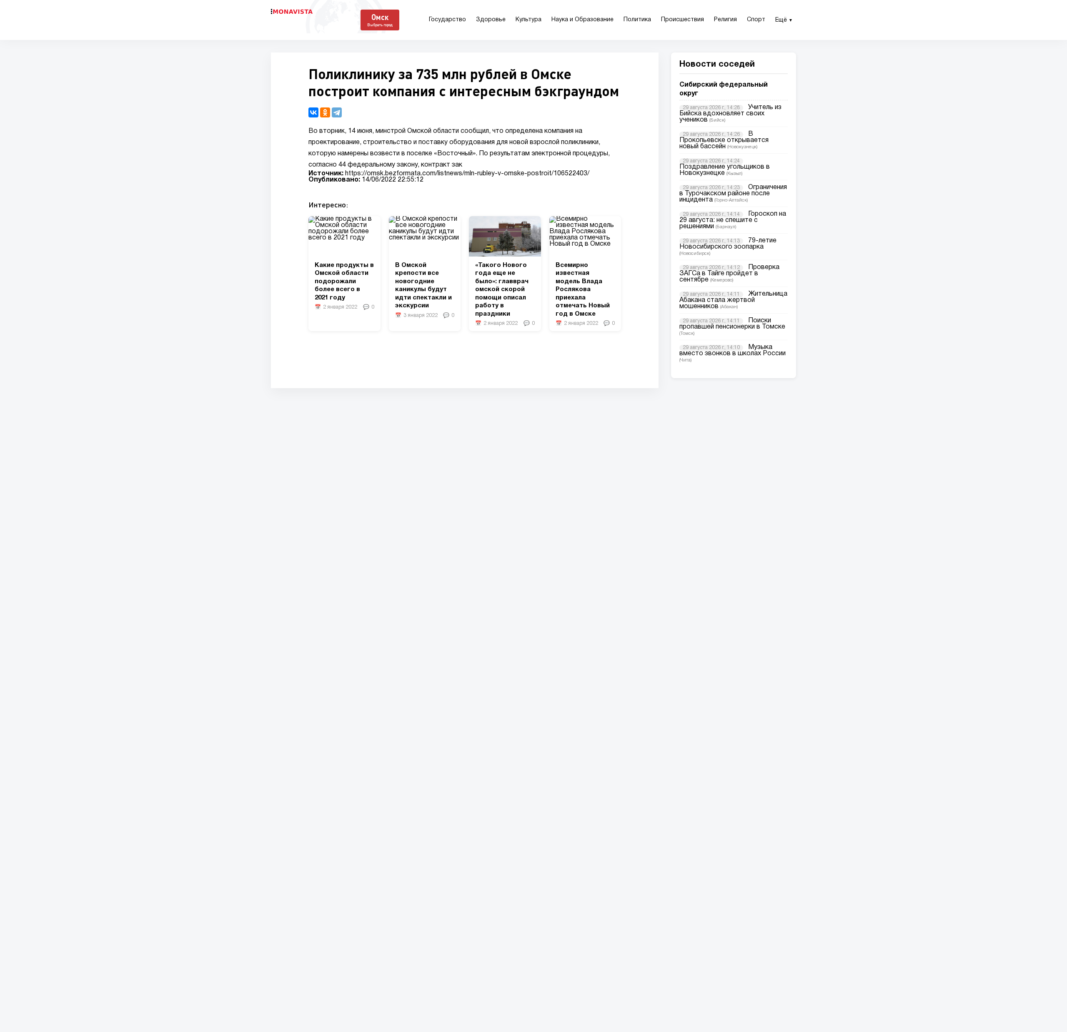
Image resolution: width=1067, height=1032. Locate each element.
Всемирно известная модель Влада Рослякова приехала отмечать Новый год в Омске (583, 289)
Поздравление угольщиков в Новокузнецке (724, 170)
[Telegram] (337, 112)
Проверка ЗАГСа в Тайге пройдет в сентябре (729, 273)
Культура (528, 19)
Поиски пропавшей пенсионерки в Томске (732, 324)
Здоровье (491, 19)
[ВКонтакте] (313, 112)
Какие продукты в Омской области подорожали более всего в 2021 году (344, 281)
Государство (447, 19)
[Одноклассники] (325, 112)
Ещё (784, 20)
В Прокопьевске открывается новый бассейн (724, 140)
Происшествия (682, 19)
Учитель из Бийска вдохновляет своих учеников (730, 114)
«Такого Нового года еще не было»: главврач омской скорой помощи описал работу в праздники (501, 289)
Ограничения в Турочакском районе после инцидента (733, 193)
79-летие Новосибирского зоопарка (727, 244)
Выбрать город (380, 24)
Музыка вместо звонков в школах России (732, 350)
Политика (637, 19)
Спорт (756, 19)
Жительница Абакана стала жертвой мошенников (733, 300)
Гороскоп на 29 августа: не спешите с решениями (732, 220)
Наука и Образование (582, 19)
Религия (725, 19)
